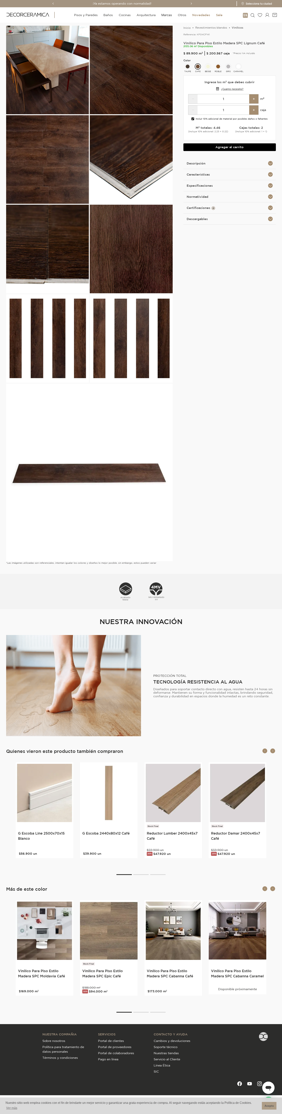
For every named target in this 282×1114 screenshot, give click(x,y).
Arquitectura (146, 15)
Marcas (166, 15)
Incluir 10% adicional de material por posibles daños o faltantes (232, 118)
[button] (255, 3)
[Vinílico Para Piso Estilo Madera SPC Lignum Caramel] (238, 66)
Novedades (201, 15)
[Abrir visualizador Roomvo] (245, 15)
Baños (108, 15)
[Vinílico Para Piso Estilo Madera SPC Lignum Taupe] (188, 66)
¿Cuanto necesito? (232, 88)
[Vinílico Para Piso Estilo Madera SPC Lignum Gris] (228, 66)
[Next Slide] (191, 3)
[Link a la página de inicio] (187, 27)
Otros (182, 15)
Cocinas (125, 15)
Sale (219, 15)
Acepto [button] (269, 1105)
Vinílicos (237, 27)
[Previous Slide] (53, 3)
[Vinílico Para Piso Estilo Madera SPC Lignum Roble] (218, 66)
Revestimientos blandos (211, 27)
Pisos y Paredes (86, 15)
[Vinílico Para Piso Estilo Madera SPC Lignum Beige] (208, 66)
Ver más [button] (11, 1108)
